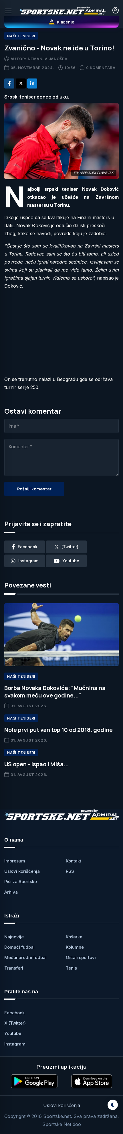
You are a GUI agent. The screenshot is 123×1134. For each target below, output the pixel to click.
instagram (28, 560)
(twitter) (69, 546)
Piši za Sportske (20, 881)
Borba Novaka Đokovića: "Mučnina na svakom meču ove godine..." (55, 691)
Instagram (14, 1044)
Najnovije (14, 937)
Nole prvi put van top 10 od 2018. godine (58, 730)
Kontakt (73, 861)
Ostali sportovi (81, 957)
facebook (27, 546)
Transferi (13, 968)
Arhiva (11, 892)
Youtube (12, 1033)
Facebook (14, 1012)
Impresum (14, 861)
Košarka (74, 937)
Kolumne (75, 947)
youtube (70, 560)
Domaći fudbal (19, 947)
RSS (70, 871)
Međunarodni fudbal (25, 957)
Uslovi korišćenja (22, 871)
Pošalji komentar (34, 489)
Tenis (71, 968)
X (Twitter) (15, 1023)
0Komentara (101, 67)
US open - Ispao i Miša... (36, 764)
